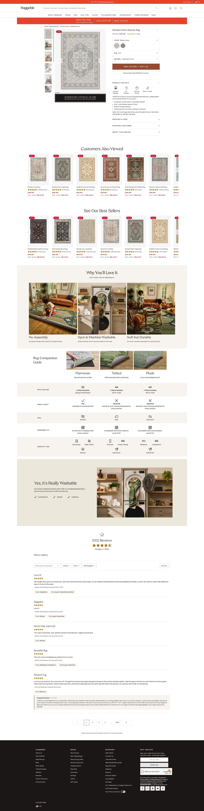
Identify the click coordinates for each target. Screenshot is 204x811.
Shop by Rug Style (77, 759)
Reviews (38, 775)
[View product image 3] (49, 57)
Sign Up (154, 765)
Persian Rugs (74, 26)
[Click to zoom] (80, 60)
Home (46, 26)
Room (67, 15)
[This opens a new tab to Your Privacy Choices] (122, 792)
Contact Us (109, 756)
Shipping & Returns (122, 126)
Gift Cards (74, 782)
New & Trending (55, 15)
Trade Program (187, 2)
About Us (39, 753)
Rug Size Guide (110, 766)
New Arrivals (75, 753)
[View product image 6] (49, 91)
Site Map (108, 782)
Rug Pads (74, 769)
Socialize (145, 784)
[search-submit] (59, 566)
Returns (108, 772)
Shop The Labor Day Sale (106, 2)
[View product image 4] (49, 68)
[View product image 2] (49, 45)
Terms (91, 22)
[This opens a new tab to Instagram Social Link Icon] (147, 788)
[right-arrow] (115, 2)
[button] (170, 8)
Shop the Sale (121, 21)
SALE (154, 15)
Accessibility (109, 779)
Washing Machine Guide (113, 762)
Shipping (108, 769)
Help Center (109, 753)
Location (41, 802)
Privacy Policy (40, 782)
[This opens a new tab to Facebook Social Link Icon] (142, 788)
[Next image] (101, 60)
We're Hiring (40, 766)
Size (75, 15)
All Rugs (73, 775)
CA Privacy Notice (111, 788)
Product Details (120, 83)
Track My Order (110, 759)
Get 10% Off (146, 750)
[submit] (158, 8)
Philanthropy (40, 759)
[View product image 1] (49, 34)
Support (110, 750)
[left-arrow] (88, 2)
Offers (73, 779)
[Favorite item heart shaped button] (157, 30)
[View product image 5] (49, 79)
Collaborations (108, 15)
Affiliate (38, 772)
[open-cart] (181, 8)
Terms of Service (41, 779)
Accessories (125, 15)
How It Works (40, 756)
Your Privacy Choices (112, 792)
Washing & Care (120, 119)
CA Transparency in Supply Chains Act (118, 785)
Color (95, 15)
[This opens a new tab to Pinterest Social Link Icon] (152, 788)
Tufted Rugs (64, 26)
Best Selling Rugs (77, 756)
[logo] (27, 8)
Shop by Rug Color (77, 762)
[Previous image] (59, 60)
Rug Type (85, 15)
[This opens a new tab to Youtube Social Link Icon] (158, 788)
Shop (73, 750)
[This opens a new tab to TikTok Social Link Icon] (163, 788)
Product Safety (110, 775)
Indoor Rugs (54, 26)
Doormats (74, 772)
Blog (37, 762)
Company (41, 750)
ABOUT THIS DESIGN (121, 132)
